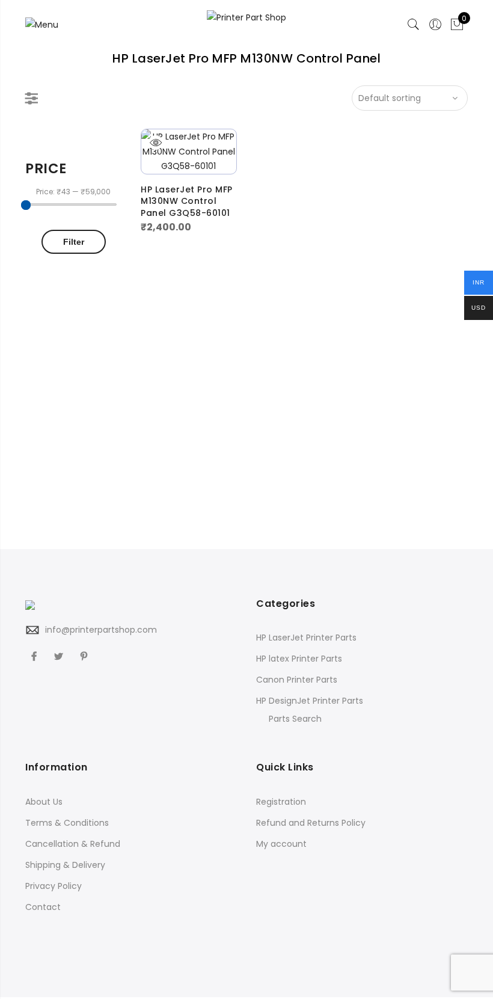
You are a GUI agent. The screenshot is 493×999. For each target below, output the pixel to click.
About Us (44, 802)
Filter (73, 242)
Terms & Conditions (67, 823)
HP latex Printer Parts (299, 659)
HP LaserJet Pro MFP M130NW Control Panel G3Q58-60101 (187, 201)
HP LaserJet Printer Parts (306, 638)
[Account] (435, 24)
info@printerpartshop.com (101, 630)
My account (281, 844)
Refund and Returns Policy (311, 823)
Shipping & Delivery (65, 865)
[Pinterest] (85, 655)
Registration (281, 802)
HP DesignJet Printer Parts (309, 701)
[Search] (413, 24)
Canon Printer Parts (296, 680)
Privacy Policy (53, 886)
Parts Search (295, 719)
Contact (43, 907)
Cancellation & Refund (72, 844)
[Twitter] (60, 655)
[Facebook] (35, 655)
